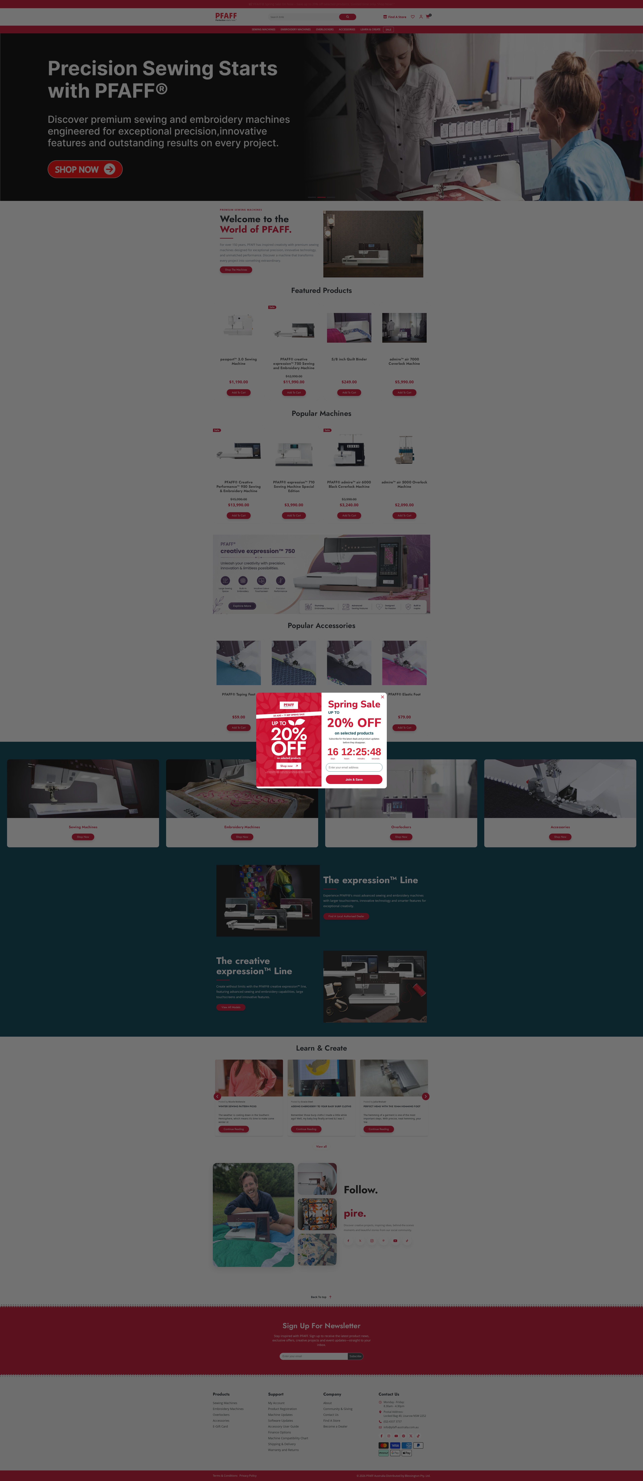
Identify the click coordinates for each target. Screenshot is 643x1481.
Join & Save (354, 779)
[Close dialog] (382, 697)
